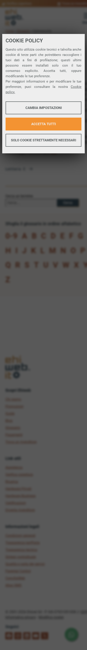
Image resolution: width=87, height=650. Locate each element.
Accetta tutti (43, 124)
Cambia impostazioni (43, 108)
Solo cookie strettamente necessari (43, 140)
